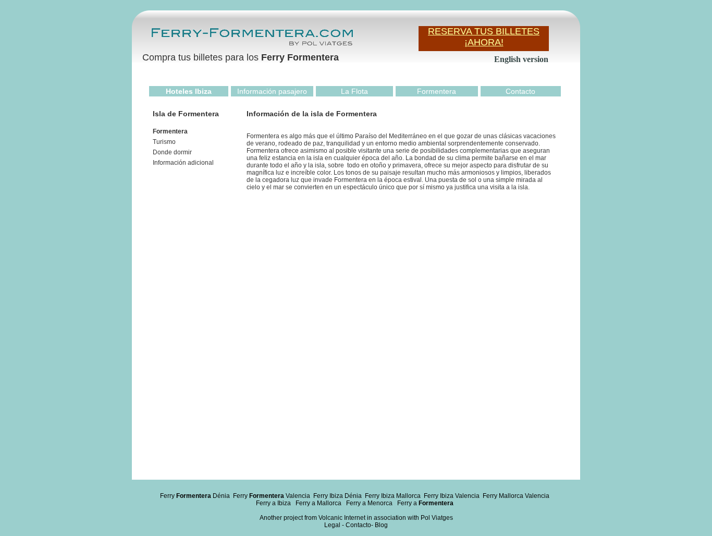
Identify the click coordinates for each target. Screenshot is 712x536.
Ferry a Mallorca (318, 503)
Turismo (164, 141)
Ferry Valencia (271, 496)
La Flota (354, 91)
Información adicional (183, 162)
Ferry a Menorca (369, 503)
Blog (381, 525)
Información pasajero (272, 91)
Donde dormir (172, 152)
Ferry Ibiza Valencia (452, 496)
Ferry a (425, 503)
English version (521, 59)
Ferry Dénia (195, 496)
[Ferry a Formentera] (252, 45)
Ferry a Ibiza (273, 503)
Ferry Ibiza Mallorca (393, 496)
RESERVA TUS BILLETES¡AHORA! (483, 36)
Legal (332, 525)
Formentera (436, 91)
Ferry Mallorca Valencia (516, 496)
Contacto (520, 91)
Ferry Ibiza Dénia (337, 496)
